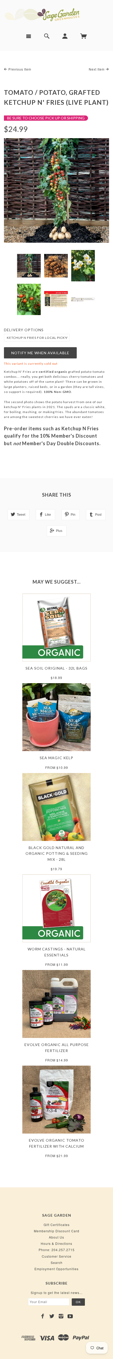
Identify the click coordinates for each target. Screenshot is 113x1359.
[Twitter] (52, 1316)
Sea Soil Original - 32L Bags (56, 668)
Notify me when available (40, 353)
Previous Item (19, 69)
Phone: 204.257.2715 (57, 1249)
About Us (56, 1237)
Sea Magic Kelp (56, 758)
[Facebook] (42, 1316)
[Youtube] (70, 1316)
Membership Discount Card (56, 1231)
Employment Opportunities (56, 1269)
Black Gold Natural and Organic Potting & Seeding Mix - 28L (56, 853)
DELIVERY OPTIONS (24, 330)
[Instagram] (61, 1316)
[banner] (56, 14)
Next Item (97, 69)
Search (57, 1262)
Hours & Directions (56, 1243)
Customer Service (56, 1256)
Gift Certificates (57, 1224)
